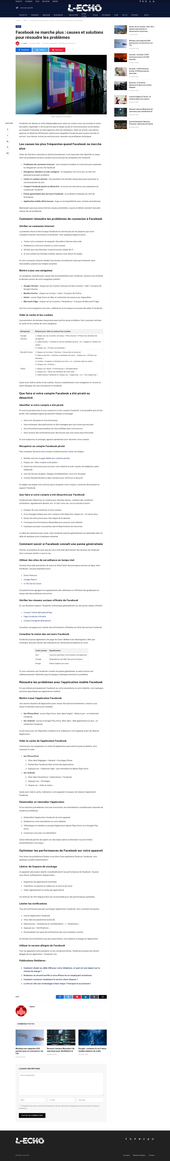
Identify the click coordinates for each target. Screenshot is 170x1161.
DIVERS (55, 1)
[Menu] (17, 8)
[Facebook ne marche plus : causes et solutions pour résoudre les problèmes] (61, 84)
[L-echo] (85, 8)
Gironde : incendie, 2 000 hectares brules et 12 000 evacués (139, 57)
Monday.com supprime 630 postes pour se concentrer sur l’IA (29, 1051)
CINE (116, 15)
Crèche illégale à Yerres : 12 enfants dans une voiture (140, 98)
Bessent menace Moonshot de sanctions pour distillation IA (60, 1049)
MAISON (46, 15)
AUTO (125, 15)
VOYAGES (28, 1)
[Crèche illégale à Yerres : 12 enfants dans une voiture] (120, 99)
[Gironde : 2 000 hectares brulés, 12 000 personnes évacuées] (120, 71)
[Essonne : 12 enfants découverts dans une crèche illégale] (120, 85)
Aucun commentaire (51, 43)
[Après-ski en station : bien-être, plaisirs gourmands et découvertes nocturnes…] (120, 29)
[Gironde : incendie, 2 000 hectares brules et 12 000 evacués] (120, 57)
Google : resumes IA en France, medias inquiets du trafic (92, 1049)
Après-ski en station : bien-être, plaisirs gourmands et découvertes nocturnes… (141, 29)
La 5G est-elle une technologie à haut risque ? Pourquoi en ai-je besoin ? (57, 983)
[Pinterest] (7, 147)
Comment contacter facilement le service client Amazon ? (51, 979)
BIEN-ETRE (84, 15)
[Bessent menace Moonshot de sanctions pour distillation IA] (61, 1037)
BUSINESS (58, 15)
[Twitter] (7, 135)
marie (25, 43)
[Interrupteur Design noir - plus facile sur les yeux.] (150, 1)
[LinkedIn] (7, 141)
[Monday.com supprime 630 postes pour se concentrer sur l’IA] (30, 1037)
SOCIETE (19, 1)
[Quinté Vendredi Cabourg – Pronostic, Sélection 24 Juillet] (120, 124)
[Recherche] (153, 1)
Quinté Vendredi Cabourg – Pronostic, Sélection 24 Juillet (141, 123)
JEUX (146, 15)
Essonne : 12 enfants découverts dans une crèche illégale (140, 85)
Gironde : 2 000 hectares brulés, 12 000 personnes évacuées (139, 71)
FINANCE (35, 15)
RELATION (45, 1)
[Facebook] (7, 129)
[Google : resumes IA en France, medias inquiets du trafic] (92, 1037)
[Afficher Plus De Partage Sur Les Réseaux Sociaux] (68, 50)
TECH (37, 1)
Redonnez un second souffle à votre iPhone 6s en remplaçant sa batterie (58, 975)
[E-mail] (7, 153)
